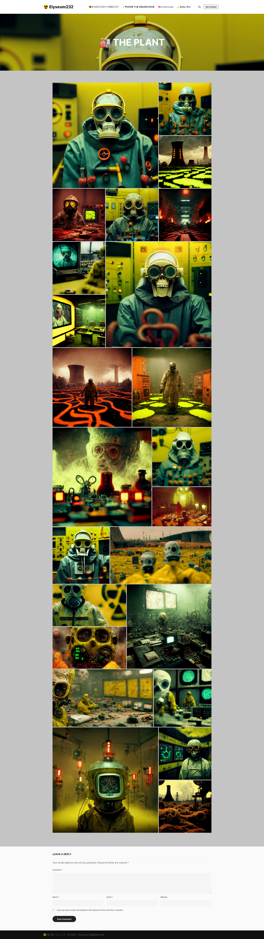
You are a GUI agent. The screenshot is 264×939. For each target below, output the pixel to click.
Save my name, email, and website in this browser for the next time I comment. (90, 910)
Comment (57, 870)
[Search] (199, 7)
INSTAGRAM (211, 7)
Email (110, 897)
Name (56, 897)
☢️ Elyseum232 (58, 6)
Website (164, 897)
